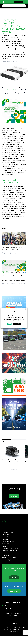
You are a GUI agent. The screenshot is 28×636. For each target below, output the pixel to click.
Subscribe (14, 496)
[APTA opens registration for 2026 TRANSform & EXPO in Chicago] (14, 238)
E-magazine (18, 1)
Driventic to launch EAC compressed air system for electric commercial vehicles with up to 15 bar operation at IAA (13, 463)
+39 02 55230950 (8, 606)
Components (14, 469)
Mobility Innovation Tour (9, 557)
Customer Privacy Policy (13, 615)
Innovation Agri (6, 560)
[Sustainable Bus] (4, 2)
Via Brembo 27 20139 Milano (11, 602)
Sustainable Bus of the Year (9, 550)
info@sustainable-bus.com (11, 609)
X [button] (25, 309)
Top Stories (16, 253)
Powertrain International (9, 541)
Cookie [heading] (14, 311)
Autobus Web (5, 534)
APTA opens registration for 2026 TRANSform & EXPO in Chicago (12, 249)
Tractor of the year (7, 555)
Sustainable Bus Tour (15, 283)
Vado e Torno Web (7, 530)
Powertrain (5, 539)
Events (12, 253)
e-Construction (6, 546)
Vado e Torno (5, 528)
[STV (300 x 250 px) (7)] (14, 306)
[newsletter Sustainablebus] (14, 363)
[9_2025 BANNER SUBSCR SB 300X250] (14, 385)
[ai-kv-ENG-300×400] (14, 414)
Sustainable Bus (6, 537)
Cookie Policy (18, 613)
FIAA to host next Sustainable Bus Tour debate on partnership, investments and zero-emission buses (14, 278)
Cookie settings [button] (17, 323)
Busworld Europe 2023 (8, 90)
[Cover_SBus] (14, 334)
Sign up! (14, 577)
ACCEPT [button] (9, 323)
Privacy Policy (9, 613)
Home (3, 15)
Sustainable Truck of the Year (10, 548)
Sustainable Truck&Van (8, 532)
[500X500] (14, 111)
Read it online (14, 591)
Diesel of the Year (7, 553)
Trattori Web (5, 544)
